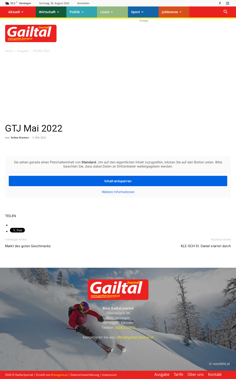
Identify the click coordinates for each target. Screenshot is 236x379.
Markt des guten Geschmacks (28, 246)
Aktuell (14, 12)
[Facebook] (219, 3)
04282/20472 (125, 327)
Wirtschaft (47, 12)
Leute (104, 12)
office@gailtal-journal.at (135, 337)
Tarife (178, 374)
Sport (135, 12)
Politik (75, 12)
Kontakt (215, 374)
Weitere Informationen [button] (118, 192)
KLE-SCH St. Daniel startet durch (206, 246)
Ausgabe (23, 51)
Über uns (196, 374)
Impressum (109, 375)
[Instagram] (227, 3)
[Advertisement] (144, 33)
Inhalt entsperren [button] (118, 181)
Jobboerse (170, 12)
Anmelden (83, 3)
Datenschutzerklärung (85, 375)
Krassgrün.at (59, 375)
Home (9, 51)
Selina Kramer (20, 137)
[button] (225, 12)
